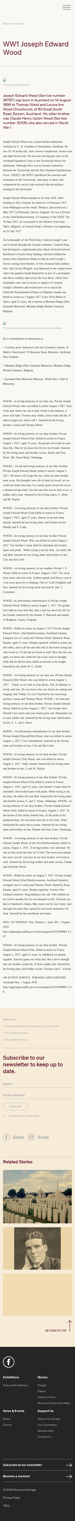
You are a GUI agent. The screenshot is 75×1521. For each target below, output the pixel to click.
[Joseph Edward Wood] (37, 80)
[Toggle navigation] (65, 7)
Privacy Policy (11, 1497)
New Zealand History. (17, 1033)
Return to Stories (13, 23)
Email (43, 1136)
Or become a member (24, 1115)
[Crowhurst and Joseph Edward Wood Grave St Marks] (37, 323)
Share (18, 1136)
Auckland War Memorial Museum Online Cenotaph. (32, 1026)
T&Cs (6, 1505)
